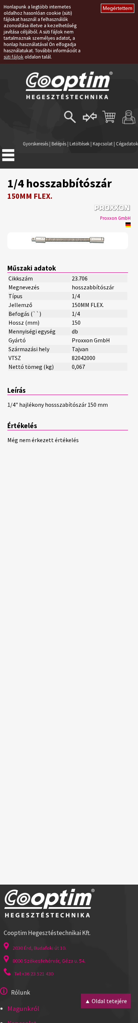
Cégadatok (127, 144)
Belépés (59, 144)
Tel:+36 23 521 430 (33, 973)
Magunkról (23, 1008)
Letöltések (79, 144)
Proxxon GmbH (115, 218)
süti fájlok (14, 57)
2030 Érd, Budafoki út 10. (39, 948)
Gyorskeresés (35, 144)
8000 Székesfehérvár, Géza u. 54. (49, 960)
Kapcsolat (103, 144)
